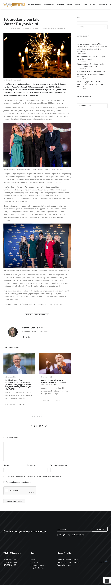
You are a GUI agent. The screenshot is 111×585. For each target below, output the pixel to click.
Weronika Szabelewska (56, 29)
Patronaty (34, 562)
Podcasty (93, 4)
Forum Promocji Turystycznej (68, 562)
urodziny (29, 314)
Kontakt (33, 559)
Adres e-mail (32, 465)
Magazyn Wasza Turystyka (67, 559)
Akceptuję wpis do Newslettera (71, 535)
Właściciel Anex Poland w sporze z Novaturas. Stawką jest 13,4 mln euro (17, 382)
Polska (77, 4)
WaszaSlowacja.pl (64, 565)
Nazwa (6, 465)
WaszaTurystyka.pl (41, 314)
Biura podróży (49, 4)
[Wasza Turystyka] (14, 4)
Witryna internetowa (58, 465)
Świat (85, 4)
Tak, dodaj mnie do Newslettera (18, 482)
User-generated (31, 29)
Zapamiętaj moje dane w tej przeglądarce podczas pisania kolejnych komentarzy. (34, 476)
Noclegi (69, 4)
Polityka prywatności (38, 565)
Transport (60, 4)
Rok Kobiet (103, 4)
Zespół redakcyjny (37, 568)
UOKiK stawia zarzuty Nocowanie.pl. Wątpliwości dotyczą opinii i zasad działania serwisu (55, 383)
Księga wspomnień (34, 4)
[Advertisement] (92, 127)
